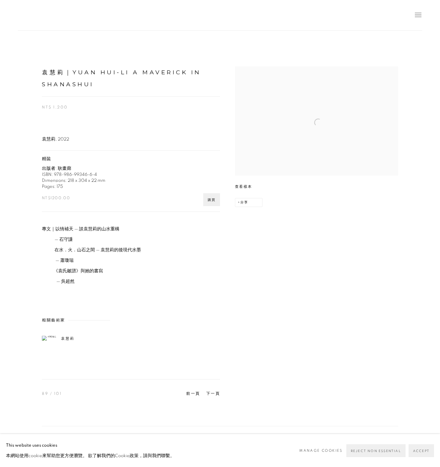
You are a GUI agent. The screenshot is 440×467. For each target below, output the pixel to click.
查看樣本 (243, 186)
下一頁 (213, 394)
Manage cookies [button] (321, 450)
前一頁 (193, 394)
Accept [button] (421, 451)
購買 (212, 200)
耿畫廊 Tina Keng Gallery (27, 15)
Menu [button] (417, 15)
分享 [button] (244, 202)
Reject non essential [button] (376, 451)
